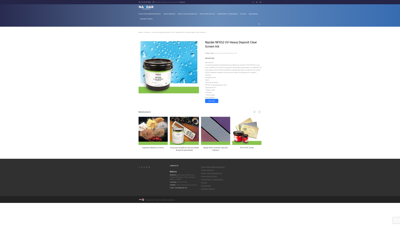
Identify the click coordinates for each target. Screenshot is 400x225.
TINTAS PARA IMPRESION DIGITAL (213, 167)
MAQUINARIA (206, 186)
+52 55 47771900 (146, 2)
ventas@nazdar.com (181, 188)
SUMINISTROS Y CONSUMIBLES (212, 180)
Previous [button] (255, 112)
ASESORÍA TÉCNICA (208, 189)
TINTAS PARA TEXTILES (209, 176)
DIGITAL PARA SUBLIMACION (211, 173)
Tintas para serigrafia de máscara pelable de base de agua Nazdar (184, 149)
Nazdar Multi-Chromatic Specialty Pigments (215, 149)
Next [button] (259, 112)
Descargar (211, 101)
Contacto (182, 2)
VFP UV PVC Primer (247, 147)
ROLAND (204, 183)
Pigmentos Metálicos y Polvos (153, 147)
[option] (153, 131)
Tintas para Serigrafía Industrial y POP (225, 53)
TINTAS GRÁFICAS (207, 170)
